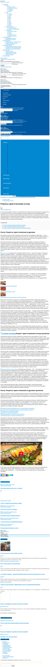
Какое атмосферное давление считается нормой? (14, 603)
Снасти (7, 5)
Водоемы (4, 102)
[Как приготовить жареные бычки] (8, 511)
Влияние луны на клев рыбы (9, 636)
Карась (9, 17)
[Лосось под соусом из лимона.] (8, 505)
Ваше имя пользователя (18, 62)
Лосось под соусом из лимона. (9, 509)
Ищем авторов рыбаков (7, 94)
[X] (7, 475)
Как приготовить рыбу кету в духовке (11, 488)
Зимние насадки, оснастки (12, 43)
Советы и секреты (12, 27)
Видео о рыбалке (7, 651)
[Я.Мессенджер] (10, 475)
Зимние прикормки (10, 44)
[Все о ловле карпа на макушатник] (10, 561)
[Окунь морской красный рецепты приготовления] (7, 620)
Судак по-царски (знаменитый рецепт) (11, 521)
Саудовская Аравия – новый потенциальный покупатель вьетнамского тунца (23, 574)
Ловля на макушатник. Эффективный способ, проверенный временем (20, 584)
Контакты (4, 104)
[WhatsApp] (8, 475)
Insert (13, 665)
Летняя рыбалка (6, 645)
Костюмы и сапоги (12, 31)
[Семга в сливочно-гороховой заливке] (8, 499)
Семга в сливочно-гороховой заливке (11, 503)
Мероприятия (5, 96)
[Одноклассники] (3, 475)
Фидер (9, 11)
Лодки (9, 32)
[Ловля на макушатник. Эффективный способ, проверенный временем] (6, 582)
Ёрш (9, 16)
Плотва (10, 23)
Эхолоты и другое (12, 34)
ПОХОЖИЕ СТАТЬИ (5, 482)
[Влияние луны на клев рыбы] (5, 634)
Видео (4, 98)
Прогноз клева (6, 55)
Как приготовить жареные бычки (10, 515)
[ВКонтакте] (1, 475)
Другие (10, 25)
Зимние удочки (11, 6)
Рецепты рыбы (6, 199)
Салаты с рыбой (9, 51)
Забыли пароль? (4, 113)
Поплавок (10, 9)
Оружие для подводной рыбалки (13, 48)
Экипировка (8, 30)
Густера (10, 14)
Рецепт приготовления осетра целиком (14, 226)
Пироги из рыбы (9, 54)
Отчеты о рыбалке (6, 100)
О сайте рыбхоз (5, 92)
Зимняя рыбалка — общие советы (13, 41)
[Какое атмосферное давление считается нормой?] (5, 601)
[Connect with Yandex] (7, 70)
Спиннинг (10, 10)
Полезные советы (10, 26)
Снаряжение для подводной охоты (13, 47)
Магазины (5, 653)
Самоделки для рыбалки (13, 29)
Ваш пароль (15, 64)
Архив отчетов (11, 59)
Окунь (9, 21)
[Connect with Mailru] (3, 70)
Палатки (10, 33)
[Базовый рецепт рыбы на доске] (7, 524)
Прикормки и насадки (11, 39)
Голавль (10, 13)
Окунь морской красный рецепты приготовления (15, 623)
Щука (9, 24)
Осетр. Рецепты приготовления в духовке (14, 225)
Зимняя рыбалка (6, 646)
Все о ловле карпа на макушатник (10, 563)
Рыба (7, 12)
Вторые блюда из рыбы (11, 52)
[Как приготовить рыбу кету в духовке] (8, 484)
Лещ (9, 19)
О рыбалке (5, 644)
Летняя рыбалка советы (11, 38)
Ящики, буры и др (12, 36)
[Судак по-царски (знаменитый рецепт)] (10, 518)
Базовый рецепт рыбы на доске (9, 528)
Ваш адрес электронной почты (19, 73)
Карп (9, 18)
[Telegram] (5, 475)
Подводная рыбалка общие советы (13, 46)
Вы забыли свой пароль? (6, 66)
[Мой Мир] (12, 475)
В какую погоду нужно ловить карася (11, 553)
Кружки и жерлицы (12, 7)
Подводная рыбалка (7, 647)
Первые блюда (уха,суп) (11, 53)
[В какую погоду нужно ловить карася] (5, 550)
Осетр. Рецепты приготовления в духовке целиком (16, 228)
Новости (2, 576)
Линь (9, 20)
